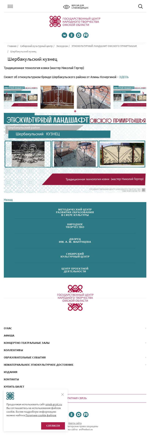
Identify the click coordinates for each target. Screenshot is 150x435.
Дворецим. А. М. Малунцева (75, 240)
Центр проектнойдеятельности (75, 270)
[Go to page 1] (75, 111)
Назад (8, 200)
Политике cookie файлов (40, 415)
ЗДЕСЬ (124, 77)
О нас (8, 328)
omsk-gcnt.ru (53, 404)
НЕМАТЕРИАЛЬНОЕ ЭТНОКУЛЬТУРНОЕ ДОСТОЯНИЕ (39, 365)
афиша (9, 335)
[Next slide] (143, 93)
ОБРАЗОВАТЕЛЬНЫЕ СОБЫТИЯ (25, 357)
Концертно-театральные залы (27, 343)
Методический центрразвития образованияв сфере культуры (75, 212)
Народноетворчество (75, 226)
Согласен (53, 425)
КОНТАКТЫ (11, 379)
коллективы (13, 350)
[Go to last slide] (7, 93)
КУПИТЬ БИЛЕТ (14, 386)
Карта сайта (75, 423)
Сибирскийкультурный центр (75, 255)
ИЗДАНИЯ (11, 372)
